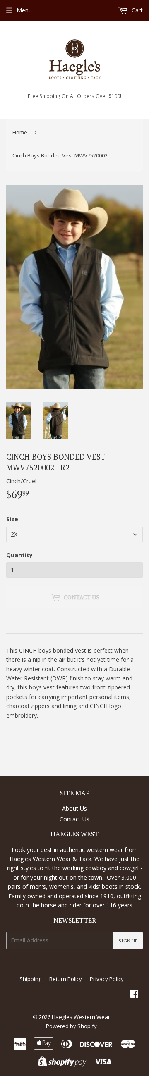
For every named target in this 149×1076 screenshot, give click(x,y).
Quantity (19, 555)
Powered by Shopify (71, 1026)
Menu (24, 10)
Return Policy (65, 979)
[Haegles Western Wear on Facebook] (134, 995)
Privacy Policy (107, 979)
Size (12, 519)
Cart (136, 10)
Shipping (30, 979)
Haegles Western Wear (81, 1017)
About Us (74, 808)
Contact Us (74, 819)
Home (19, 132)
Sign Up (127, 941)
